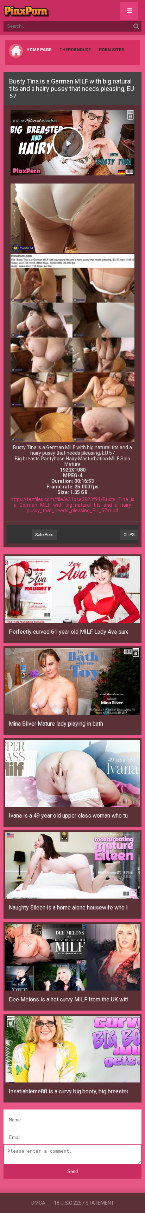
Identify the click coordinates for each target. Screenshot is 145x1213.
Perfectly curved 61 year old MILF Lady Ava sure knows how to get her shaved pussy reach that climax (68, 631)
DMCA (38, 1203)
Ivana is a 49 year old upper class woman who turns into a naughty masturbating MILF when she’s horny (68, 815)
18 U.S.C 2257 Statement (84, 1203)
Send (72, 1171)
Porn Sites (111, 49)
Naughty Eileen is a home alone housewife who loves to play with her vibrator (68, 907)
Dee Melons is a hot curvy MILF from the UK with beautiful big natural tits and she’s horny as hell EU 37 (68, 999)
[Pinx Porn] (46, 10)
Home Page (38, 49)
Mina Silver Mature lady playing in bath (56, 723)
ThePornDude (75, 49)
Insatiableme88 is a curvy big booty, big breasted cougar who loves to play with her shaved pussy (68, 1091)
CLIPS (129, 534)
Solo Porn (44, 534)
